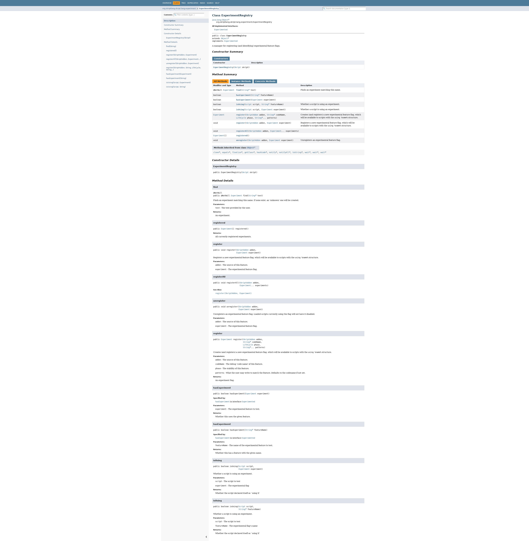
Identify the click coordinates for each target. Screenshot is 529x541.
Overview (167, 3)
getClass (249, 152)
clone (216, 152)
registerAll (242, 131)
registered (241, 135)
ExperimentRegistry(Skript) (178, 38)
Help (217, 3)
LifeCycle (241, 118)
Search (210, 3)
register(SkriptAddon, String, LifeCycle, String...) (183, 69)
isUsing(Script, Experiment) (178, 82)
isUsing (240, 104)
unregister (241, 140)
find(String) (171, 46)
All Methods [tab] (220, 81)
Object (224, 38)
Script (248, 104)
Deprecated (192, 3)
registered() (171, 51)
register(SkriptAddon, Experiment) (181, 55)
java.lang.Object (220, 20)
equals (225, 152)
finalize (236, 152)
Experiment (228, 90)
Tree (183, 3)
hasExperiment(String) (176, 78)
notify (272, 152)
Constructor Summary (173, 25)
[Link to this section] (245, 51)
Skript (237, 67)
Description (169, 21)
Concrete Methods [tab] (265, 81)
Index (202, 3)
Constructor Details (172, 33)
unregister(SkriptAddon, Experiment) (182, 63)
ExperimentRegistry (209, 8)
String (245, 90)
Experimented (220, 29)
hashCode (261, 152)
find (238, 90)
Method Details (170, 42)
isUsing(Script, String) (176, 87)
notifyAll (284, 152)
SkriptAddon (252, 115)
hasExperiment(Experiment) (178, 74)
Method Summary (172, 29)
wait (307, 152)
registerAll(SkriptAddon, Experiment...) (183, 59)
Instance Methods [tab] (241, 81)
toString (296, 152)
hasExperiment (243, 95)
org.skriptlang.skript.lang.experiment (179, 8)
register (240, 115)
